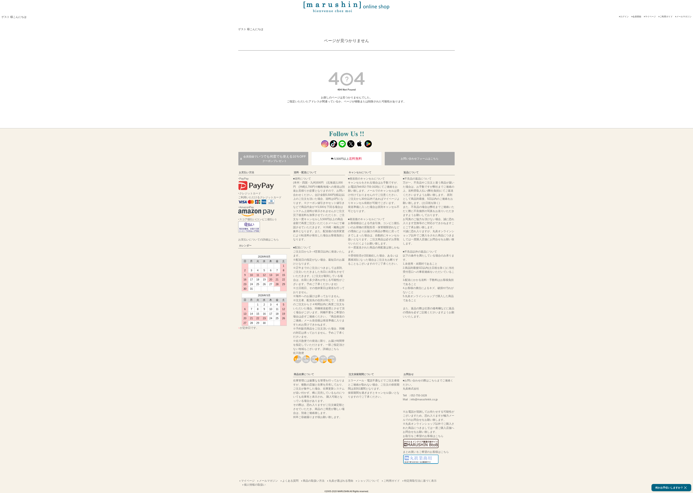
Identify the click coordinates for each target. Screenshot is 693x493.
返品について (411, 172)
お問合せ (409, 374)
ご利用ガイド (666, 16)
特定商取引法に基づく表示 (420, 480)
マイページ (650, 16)
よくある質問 (290, 480)
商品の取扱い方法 (313, 480)
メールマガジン (684, 16)
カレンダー (245, 245)
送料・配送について (305, 172)
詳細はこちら (331, 348)
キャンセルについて (360, 172)
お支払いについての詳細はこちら (258, 239)
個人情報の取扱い (255, 484)
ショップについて (368, 480)
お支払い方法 (246, 172)
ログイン (624, 16)
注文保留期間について (361, 374)
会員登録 (637, 16)
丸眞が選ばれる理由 (341, 480)
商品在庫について (304, 374)
